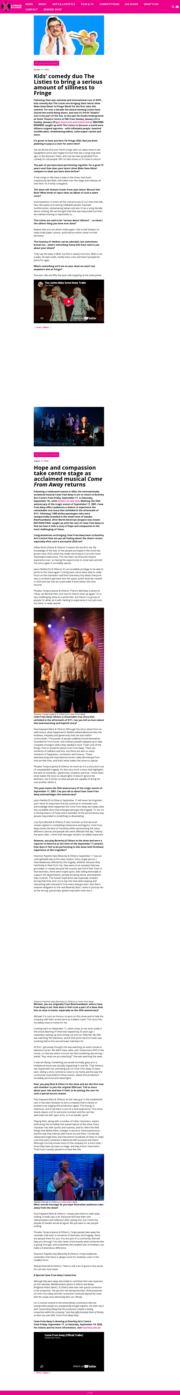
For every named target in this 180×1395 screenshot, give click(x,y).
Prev (38, 327)
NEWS (29, 4)
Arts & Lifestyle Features (46, 63)
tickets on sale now (69, 500)
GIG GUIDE (131, 4)
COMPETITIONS (109, 4)
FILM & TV (87, 4)
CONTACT (31, 9)
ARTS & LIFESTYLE (63, 4)
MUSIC (42, 4)
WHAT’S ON (151, 4)
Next (46, 327)
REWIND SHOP (52, 9)
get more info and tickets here (73, 122)
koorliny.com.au (92, 1327)
